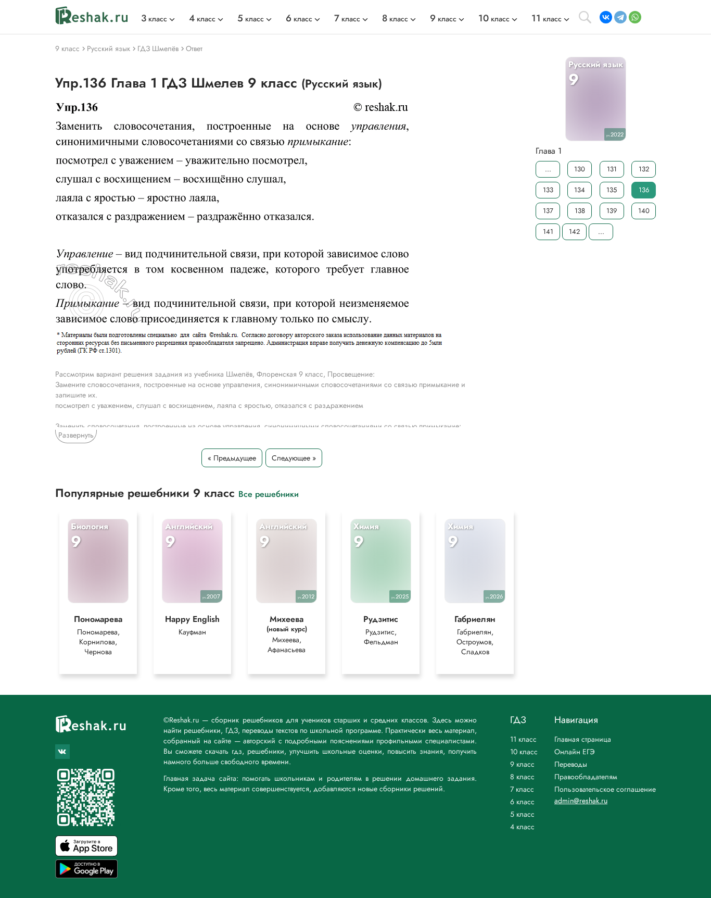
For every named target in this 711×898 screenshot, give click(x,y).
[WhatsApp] (635, 17)
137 (548, 211)
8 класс (522, 776)
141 (548, 231)
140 (644, 211)
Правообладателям (585, 776)
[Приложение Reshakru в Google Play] (86, 875)
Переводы (570, 764)
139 (611, 211)
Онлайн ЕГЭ (574, 751)
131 (612, 169)
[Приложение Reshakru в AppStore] (86, 853)
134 (579, 190)
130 (579, 169)
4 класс (522, 826)
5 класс (522, 814)
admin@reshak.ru (580, 800)
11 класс (523, 739)
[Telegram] (620, 17)
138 (580, 211)
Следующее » (294, 458)
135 (611, 190)
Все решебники (268, 493)
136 (644, 190)
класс (154, 19)
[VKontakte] (606, 17)
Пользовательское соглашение (605, 789)
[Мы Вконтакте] (62, 751)
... (548, 169)
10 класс (524, 751)
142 (574, 231)
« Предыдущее (232, 458)
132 (644, 169)
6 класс (522, 801)
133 (548, 190)
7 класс (522, 789)
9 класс (522, 764)
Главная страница (582, 739)
